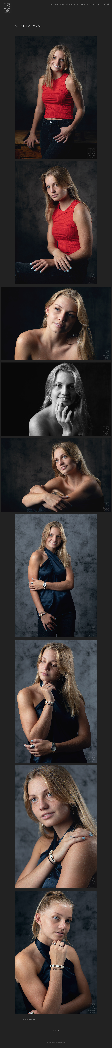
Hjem (52, 4)
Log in (89, 4)
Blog (56, 4)
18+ (78, 4)
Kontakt (83, 4)
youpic (94, 4)
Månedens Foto (70, 4)
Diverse (62, 4)
